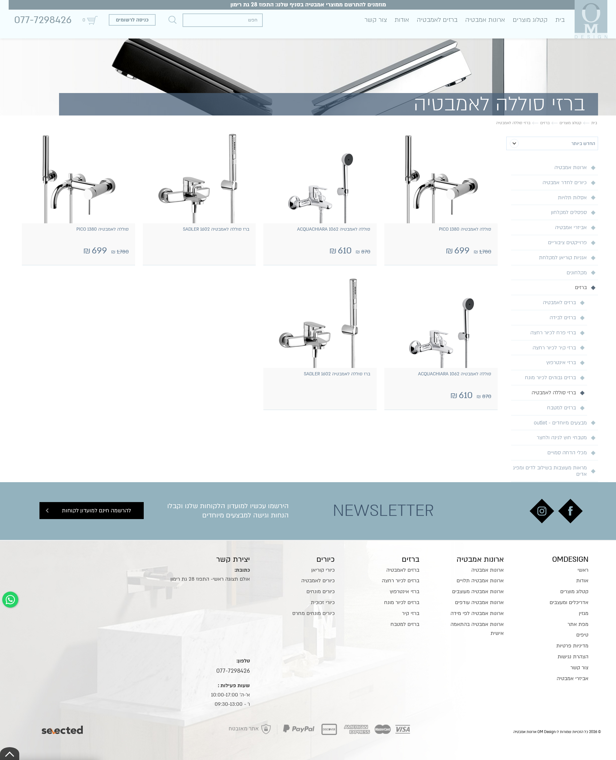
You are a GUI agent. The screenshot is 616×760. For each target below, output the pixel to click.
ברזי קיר (410, 613)
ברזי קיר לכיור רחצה (554, 347)
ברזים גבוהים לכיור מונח (550, 377)
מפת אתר (578, 624)
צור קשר (375, 20)
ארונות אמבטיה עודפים (479, 602)
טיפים (582, 634)
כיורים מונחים (320, 591)
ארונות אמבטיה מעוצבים (478, 591)
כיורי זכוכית (323, 602)
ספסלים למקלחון (569, 212)
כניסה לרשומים (132, 19)
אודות (402, 20)
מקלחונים (577, 272)
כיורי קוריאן (323, 570)
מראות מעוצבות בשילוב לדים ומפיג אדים (550, 471)
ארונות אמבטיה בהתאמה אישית (477, 629)
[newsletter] (570, 511)
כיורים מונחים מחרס (313, 613)
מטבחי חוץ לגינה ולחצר (562, 437)
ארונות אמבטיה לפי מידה (477, 613)
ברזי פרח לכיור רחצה (553, 332)
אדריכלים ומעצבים (569, 602)
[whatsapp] (10, 600)
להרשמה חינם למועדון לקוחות (96, 510)
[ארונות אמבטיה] (591, 19)
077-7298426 (43, 20)
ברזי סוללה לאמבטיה (554, 392)
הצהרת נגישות (573, 656)
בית (560, 20)
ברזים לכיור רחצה (400, 580)
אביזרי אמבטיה (571, 227)
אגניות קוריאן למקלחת (563, 257)
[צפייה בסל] (92, 20)
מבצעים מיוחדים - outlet (560, 422)
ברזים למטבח (561, 407)
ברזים (581, 287)
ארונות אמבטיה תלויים (480, 580)
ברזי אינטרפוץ (561, 362)
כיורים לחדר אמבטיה (565, 182)
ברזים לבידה (563, 317)
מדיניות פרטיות (572, 645)
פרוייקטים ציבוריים (567, 242)
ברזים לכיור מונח (401, 602)
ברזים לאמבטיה (437, 20)
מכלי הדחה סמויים (567, 452)
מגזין (583, 613)
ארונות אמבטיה (485, 20)
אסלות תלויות (572, 197)
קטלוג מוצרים (530, 20)
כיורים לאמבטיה (318, 580)
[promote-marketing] (63, 728)
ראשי (583, 570)
